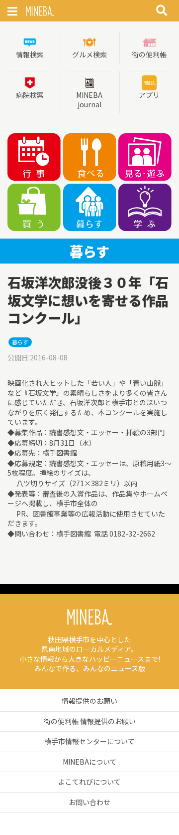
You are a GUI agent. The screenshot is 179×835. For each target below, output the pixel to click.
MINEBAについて (90, 762)
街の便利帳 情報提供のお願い (90, 721)
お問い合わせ (89, 802)
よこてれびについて (89, 782)
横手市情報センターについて (89, 741)
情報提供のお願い (89, 701)
